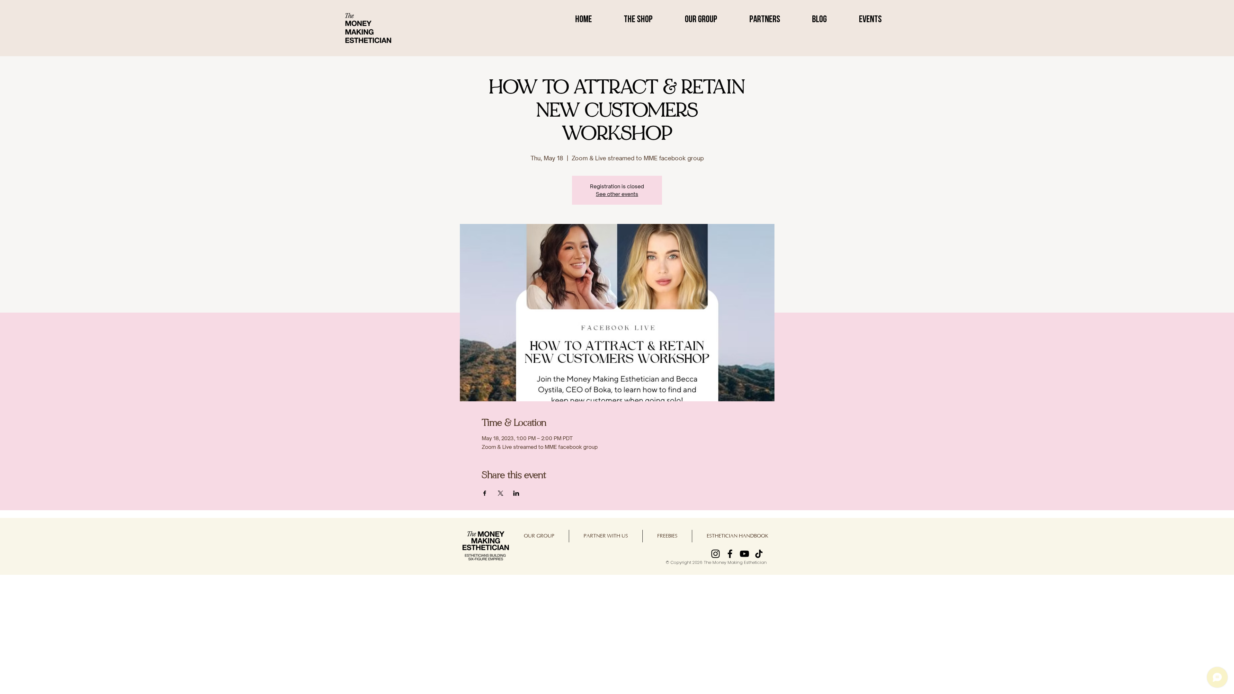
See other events (617, 194)
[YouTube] (744, 553)
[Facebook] (730, 553)
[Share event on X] (500, 493)
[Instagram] (715, 553)
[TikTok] (759, 553)
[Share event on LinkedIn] (516, 493)
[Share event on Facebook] (485, 493)
